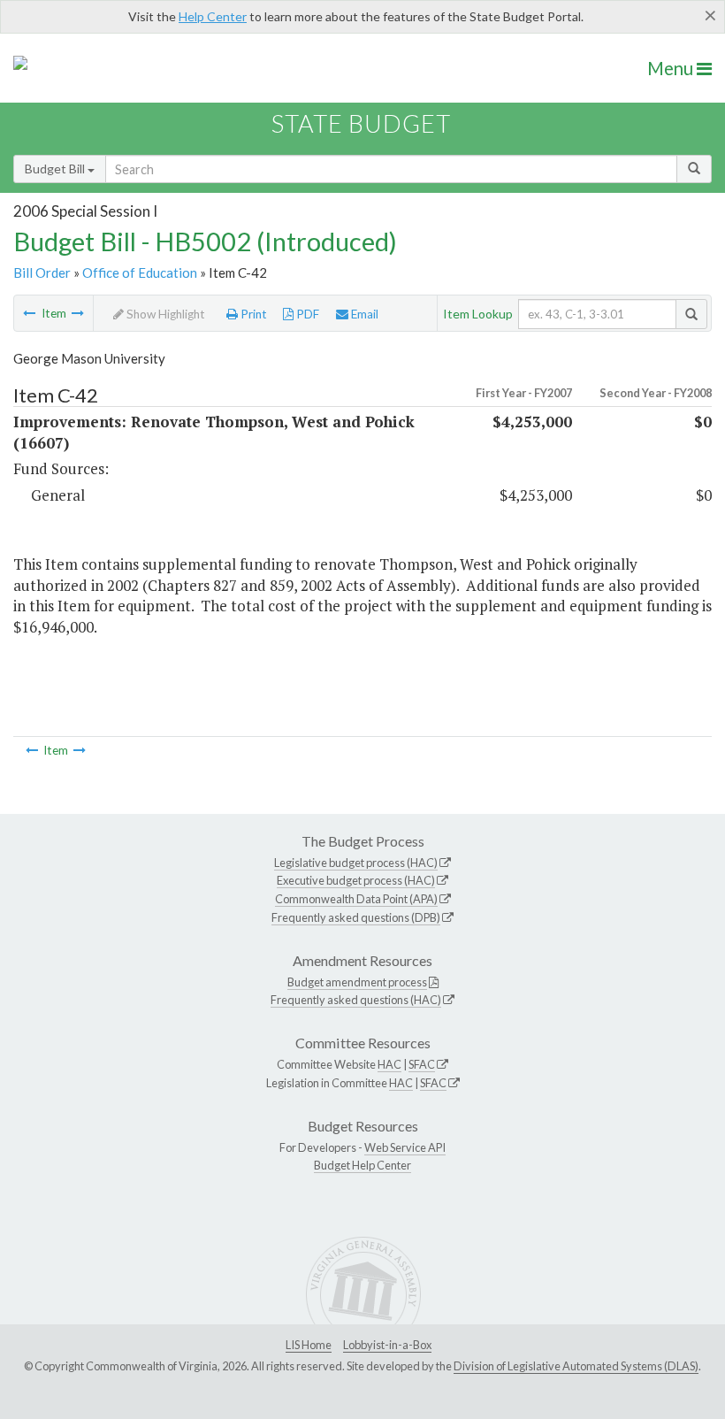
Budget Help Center (362, 1165)
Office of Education (139, 272)
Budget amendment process (357, 982)
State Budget (361, 123)
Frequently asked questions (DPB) (355, 917)
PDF (306, 314)
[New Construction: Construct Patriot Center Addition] (29, 313)
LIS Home (309, 1345)
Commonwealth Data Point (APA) (356, 899)
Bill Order (42, 272)
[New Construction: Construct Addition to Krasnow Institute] (78, 313)
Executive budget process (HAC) (356, 880)
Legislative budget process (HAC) (356, 862)
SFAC (421, 1064)
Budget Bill (56, 168)
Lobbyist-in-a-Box (387, 1345)
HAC (389, 1064)
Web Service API (405, 1147)
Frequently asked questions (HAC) (356, 1000)
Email (363, 314)
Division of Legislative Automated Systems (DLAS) (576, 1366)
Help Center (213, 16)
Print (252, 314)
